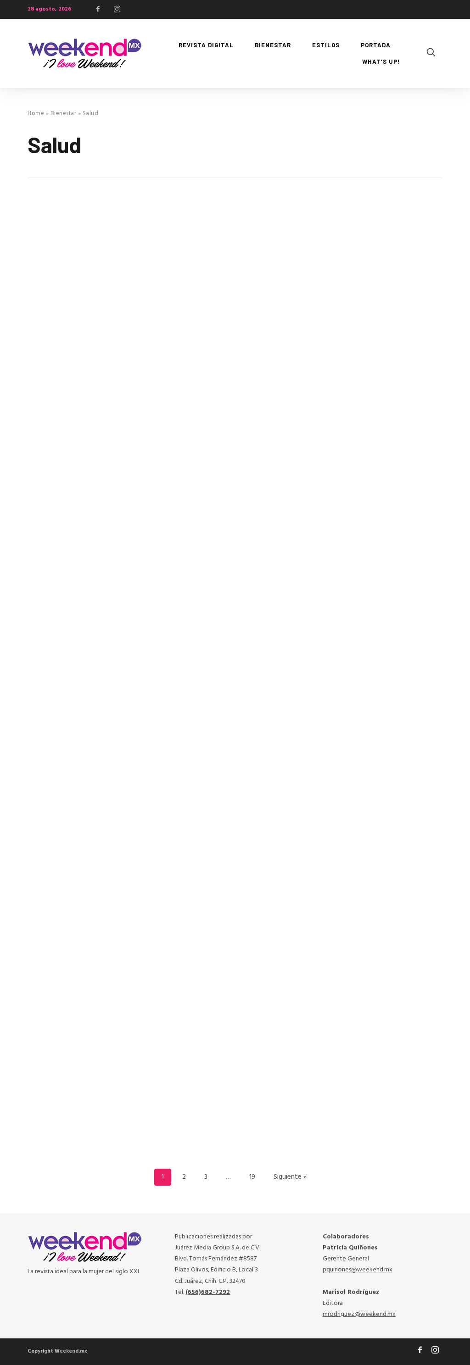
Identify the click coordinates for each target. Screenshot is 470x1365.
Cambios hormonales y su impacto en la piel (374, 560)
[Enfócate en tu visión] (234, 963)
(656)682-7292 (207, 1292)
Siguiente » (290, 1176)
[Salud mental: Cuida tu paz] (381, 963)
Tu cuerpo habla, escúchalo (232, 797)
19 (252, 1176)
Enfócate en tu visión (218, 1028)
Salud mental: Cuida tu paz (377, 1028)
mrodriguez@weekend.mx (359, 1314)
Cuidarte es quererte (73, 797)
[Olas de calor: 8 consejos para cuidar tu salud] (234, 246)
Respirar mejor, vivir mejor (84, 554)
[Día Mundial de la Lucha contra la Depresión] (381, 732)
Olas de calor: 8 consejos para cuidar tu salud (226, 317)
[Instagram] (117, 9)
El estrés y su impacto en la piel (378, 317)
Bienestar (63, 113)
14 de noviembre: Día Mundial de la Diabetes (89, 1034)
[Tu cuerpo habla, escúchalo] (234, 732)
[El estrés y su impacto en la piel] (381, 246)
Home (36, 113)
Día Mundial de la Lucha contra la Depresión (369, 803)
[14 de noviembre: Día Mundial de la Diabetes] (89, 963)
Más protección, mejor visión (89, 324)
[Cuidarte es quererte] (89, 732)
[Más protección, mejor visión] (89, 252)
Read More (46, 410)
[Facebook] (98, 9)
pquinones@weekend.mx (357, 1270)
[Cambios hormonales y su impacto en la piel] (381, 489)
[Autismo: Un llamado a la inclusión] (234, 489)
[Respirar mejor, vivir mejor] (89, 489)
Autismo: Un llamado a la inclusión (226, 560)
